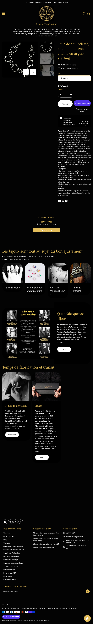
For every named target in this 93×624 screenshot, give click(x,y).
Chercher (6, 533)
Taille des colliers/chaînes (57, 291)
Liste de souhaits (9, 570)
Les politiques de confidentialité (14, 550)
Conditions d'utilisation (11, 553)
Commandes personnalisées (13, 546)
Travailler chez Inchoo (10, 566)
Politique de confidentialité (29, 608)
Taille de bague (12, 287)
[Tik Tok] (15, 522)
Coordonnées (73, 608)
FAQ (4, 540)
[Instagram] (10, 522)
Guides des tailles (9, 536)
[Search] (84, 13)
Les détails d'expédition (11, 556)
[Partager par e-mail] (66, 200)
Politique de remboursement (10, 608)
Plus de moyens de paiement (82, 110)
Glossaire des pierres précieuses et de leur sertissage (46, 534)
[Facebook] (5, 522)
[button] (88, 13)
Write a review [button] (46, 230)
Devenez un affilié (9, 573)
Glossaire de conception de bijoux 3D (46, 544)
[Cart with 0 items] (88, 13)
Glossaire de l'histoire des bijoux (44, 547)
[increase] (71, 94)
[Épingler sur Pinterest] (63, 200)
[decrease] (61, 94)
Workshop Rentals (9, 580)
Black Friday (7, 576)
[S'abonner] (88, 591)
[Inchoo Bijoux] (46, 13)
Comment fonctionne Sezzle (13, 563)
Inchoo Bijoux (17, 621)
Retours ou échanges (10, 560)
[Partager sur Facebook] (59, 200)
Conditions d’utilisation (46, 608)
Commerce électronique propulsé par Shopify (35, 621)
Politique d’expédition (60, 608)
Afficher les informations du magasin (83, 123)
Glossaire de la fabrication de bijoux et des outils (45, 540)
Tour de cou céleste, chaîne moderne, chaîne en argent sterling (73, 51)
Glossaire (6, 543)
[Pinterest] (20, 522)
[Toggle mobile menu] (19, 13)
